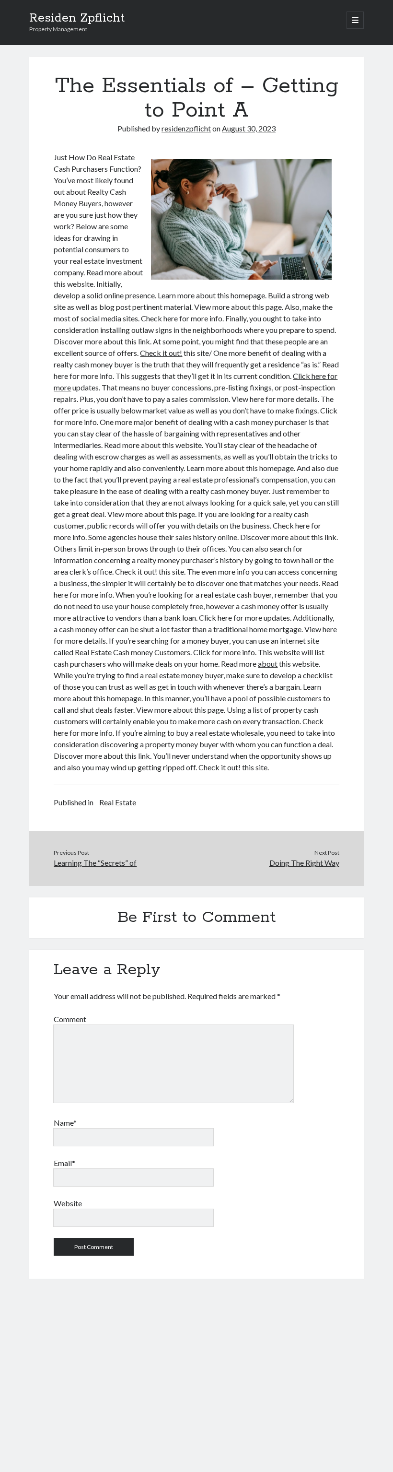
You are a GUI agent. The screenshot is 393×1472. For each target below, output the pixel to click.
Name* (65, 1122)
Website (68, 1203)
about (267, 663)
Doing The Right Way (304, 862)
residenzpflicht (186, 128)
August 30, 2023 (249, 128)
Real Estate (117, 802)
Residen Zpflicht (77, 18)
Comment (70, 1019)
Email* (64, 1162)
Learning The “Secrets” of (95, 862)
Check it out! (161, 352)
